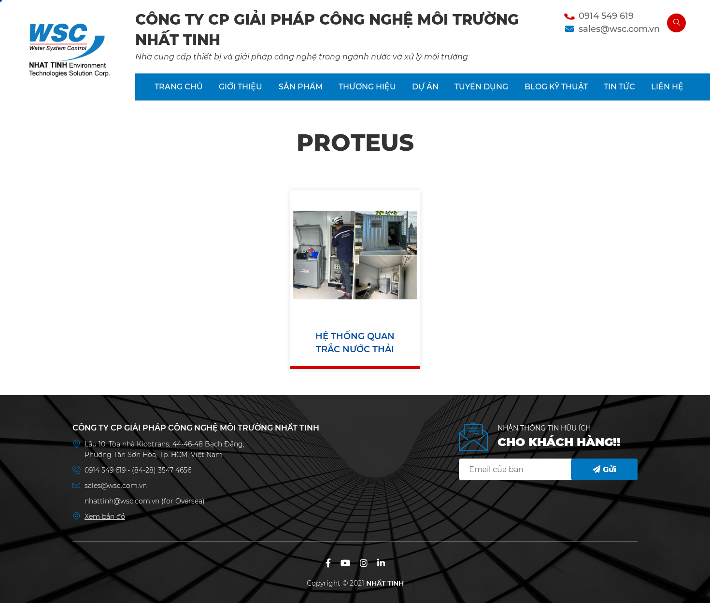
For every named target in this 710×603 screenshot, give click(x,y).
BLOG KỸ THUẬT (556, 86)
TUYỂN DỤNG (481, 86)
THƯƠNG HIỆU (367, 86)
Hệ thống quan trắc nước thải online (355, 343)
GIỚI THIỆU (240, 86)
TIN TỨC (619, 86)
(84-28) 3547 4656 (161, 470)
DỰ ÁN (425, 86)
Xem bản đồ (105, 516)
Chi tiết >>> (355, 288)
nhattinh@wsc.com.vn (122, 501)
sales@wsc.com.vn (619, 29)
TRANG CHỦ (179, 86)
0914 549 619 (606, 16)
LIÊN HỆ (667, 86)
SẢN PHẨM (301, 86)
